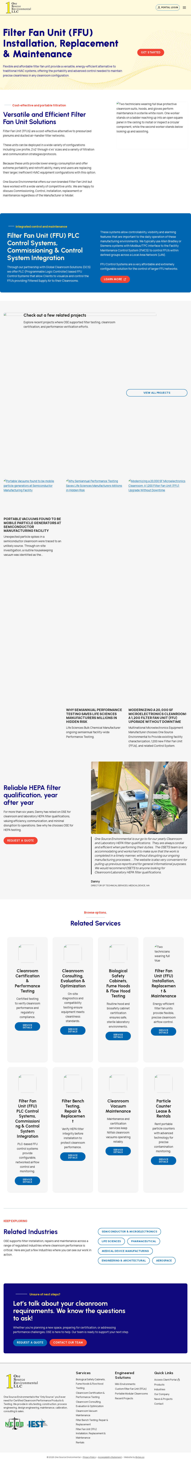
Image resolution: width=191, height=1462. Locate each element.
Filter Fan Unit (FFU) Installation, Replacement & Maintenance (91, 1433)
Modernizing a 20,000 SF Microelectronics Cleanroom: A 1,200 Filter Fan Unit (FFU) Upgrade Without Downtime (157, 716)
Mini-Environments (125, 1384)
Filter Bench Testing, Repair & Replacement (92, 1422)
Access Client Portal (165, 1379)
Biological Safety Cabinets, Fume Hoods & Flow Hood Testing (90, 1384)
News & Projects (163, 1399)
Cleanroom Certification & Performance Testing (90, 1395)
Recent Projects (124, 1398)
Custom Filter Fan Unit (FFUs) (131, 1388)
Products (159, 1384)
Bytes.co (140, 1457)
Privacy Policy (89, 1457)
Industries (159, 1389)
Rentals (80, 1442)
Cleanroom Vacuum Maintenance (86, 1413)
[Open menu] (184, 7)
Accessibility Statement (110, 1457)
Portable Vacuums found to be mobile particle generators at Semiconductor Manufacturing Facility (32, 525)
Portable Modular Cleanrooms (131, 1393)
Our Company (161, 1394)
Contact (158, 1403)
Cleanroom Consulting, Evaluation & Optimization (90, 1404)
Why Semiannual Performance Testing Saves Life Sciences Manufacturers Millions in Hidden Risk (94, 716)
